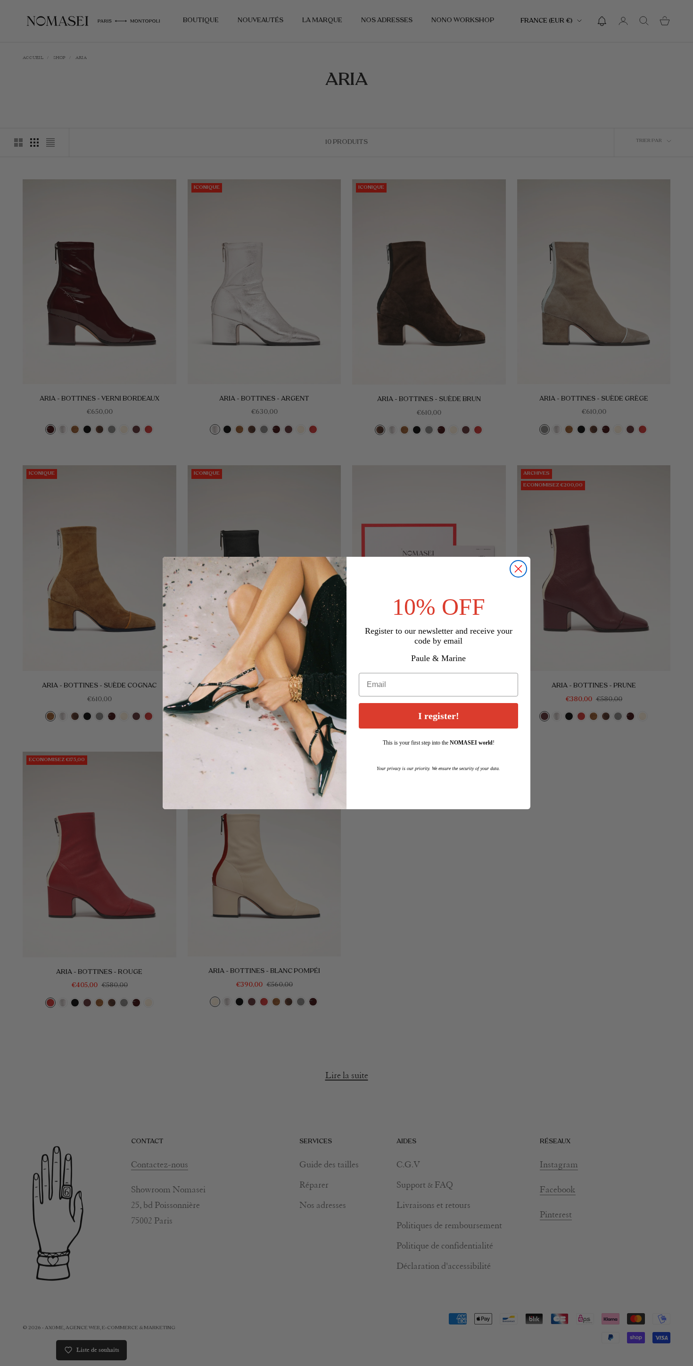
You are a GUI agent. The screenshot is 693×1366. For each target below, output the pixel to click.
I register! (438, 716)
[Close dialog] (518, 569)
